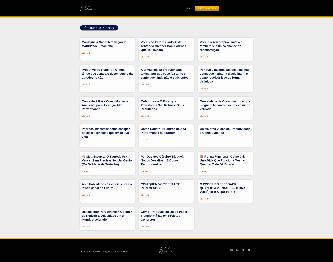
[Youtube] (249, 250)
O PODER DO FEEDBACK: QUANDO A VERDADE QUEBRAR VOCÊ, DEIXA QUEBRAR (224, 188)
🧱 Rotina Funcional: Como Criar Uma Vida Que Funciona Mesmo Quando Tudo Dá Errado (223, 160)
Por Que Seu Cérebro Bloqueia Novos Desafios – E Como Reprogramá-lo (162, 160)
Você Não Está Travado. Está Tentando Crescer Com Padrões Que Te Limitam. (163, 46)
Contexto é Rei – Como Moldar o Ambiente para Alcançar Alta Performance (105, 105)
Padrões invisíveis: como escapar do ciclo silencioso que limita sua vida (106, 132)
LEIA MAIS (86, 53)
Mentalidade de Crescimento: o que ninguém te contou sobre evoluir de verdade (225, 105)
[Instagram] (231, 250)
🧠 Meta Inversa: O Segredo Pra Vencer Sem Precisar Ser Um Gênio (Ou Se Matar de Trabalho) (107, 160)
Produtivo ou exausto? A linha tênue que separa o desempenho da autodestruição (107, 73)
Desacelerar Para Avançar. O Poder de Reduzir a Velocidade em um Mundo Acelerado (107, 215)
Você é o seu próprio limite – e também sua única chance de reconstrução (221, 46)
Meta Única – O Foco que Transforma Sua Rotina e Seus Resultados (162, 105)
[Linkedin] (243, 250)
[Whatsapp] (237, 250)
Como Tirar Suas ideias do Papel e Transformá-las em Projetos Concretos (165, 215)
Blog (187, 8)
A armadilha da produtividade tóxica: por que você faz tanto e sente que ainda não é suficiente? (165, 73)
